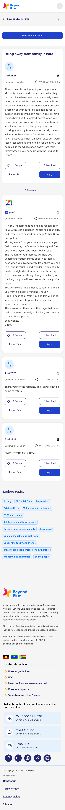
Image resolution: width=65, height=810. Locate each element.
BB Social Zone (24, 501)
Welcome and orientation (17, 556)
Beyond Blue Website (17, 592)
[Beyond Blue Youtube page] (18, 759)
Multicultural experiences (37, 508)
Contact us (9, 780)
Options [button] (60, 19)
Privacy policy (11, 796)
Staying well (46, 529)
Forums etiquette (18, 689)
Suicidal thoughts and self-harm (21, 536)
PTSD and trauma (13, 515)
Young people (42, 556)
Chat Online (25, 730)
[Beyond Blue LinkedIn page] (47, 759)
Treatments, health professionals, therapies (27, 549)
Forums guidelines (19, 671)
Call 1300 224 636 (29, 716)
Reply (49, 174)
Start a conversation (32, 35)
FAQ (10, 677)
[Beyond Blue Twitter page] (37, 759)
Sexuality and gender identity (19, 529)
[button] (9, 165)
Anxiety (7, 501)
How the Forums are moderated (27, 683)
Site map (8, 804)
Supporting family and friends (20, 543)
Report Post (15, 174)
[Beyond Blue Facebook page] (8, 759)
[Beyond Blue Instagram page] (28, 759)
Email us (22, 744)
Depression (42, 501)
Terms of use (11, 788)
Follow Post (50, 165)
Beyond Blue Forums (13, 6)
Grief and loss (11, 508)
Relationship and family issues (20, 522)
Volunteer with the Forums (24, 695)
